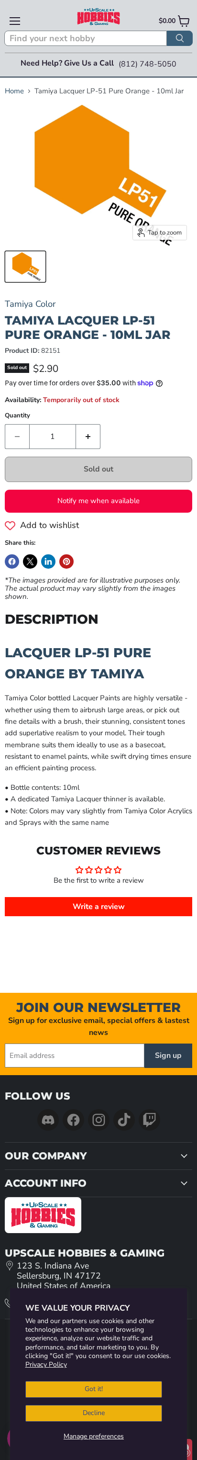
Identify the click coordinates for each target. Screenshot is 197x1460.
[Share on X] (30, 561)
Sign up (168, 1055)
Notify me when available (98, 500)
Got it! (94, 1388)
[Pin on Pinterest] (66, 561)
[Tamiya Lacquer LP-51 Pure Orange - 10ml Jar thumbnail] (25, 266)
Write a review (99, 906)
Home (14, 91)
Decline (94, 1412)
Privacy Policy (46, 1364)
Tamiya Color (30, 304)
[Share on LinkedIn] (48, 561)
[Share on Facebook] (12, 561)
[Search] (180, 38)
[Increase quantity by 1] (88, 436)
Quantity (17, 415)
